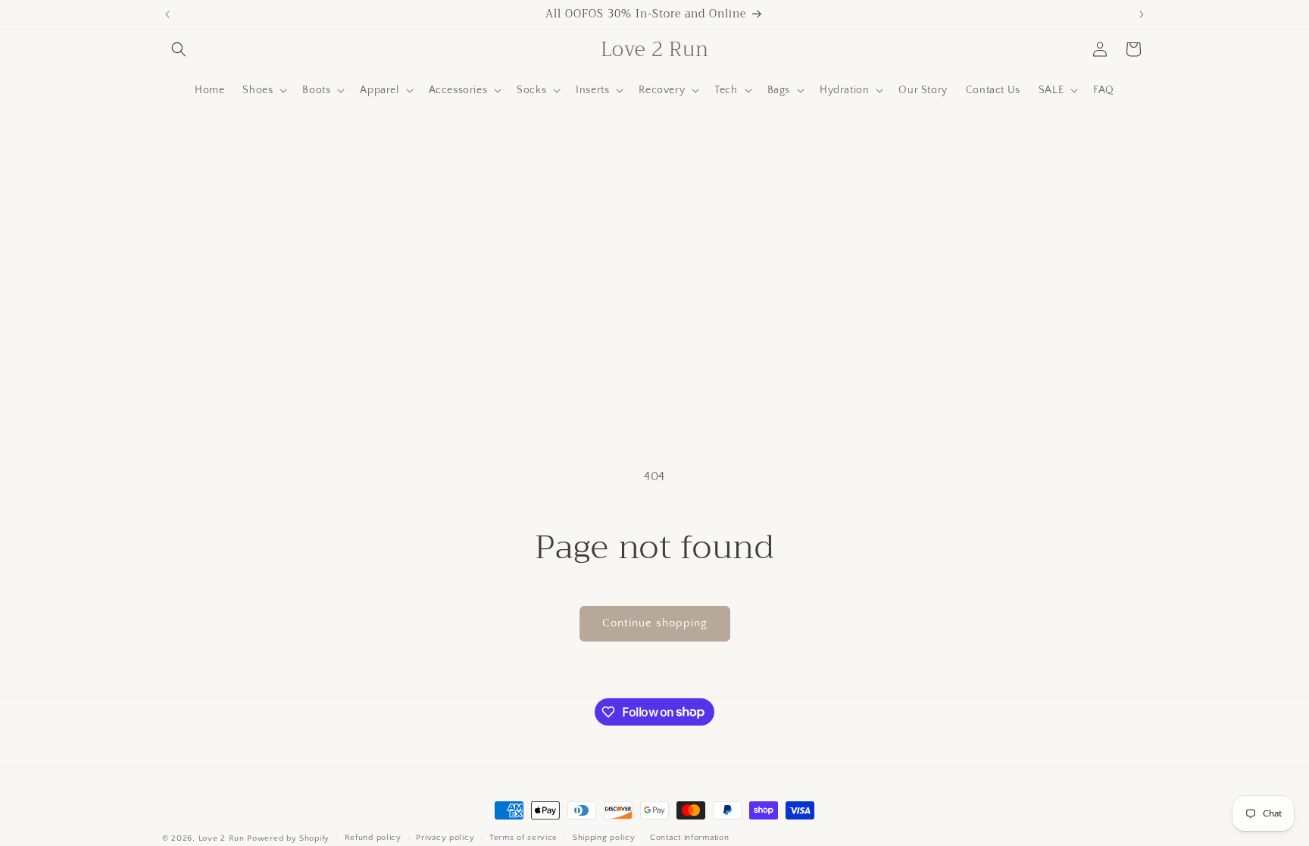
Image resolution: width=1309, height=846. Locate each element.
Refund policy (373, 837)
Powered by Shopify (288, 838)
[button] (178, 49)
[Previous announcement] (167, 14)
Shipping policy (604, 837)
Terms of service (523, 837)
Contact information (689, 837)
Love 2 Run (221, 838)
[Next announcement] (1141, 14)
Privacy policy (445, 837)
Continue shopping (655, 623)
